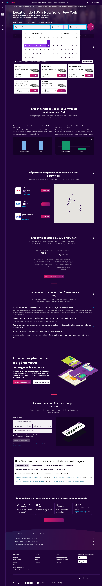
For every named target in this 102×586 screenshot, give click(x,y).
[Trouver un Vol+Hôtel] (3, 17)
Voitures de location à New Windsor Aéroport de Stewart (69, 481)
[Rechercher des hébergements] (3, 10)
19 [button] (44, 49)
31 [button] (72, 57)
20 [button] (48, 49)
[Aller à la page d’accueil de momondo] (11, 2)
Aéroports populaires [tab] (22, 465)
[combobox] (19, 22)
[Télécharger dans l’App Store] (82, 561)
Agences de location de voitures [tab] (54, 465)
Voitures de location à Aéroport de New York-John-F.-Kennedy (29, 478)
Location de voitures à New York (65, 6)
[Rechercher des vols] (3, 7)
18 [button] (40, 49)
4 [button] (40, 42)
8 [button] (29, 45)
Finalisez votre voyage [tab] (47, 469)
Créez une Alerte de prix (81, 511)
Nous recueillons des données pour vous (26, 541)
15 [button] (29, 49)
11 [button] (40, 45)
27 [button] (48, 53)
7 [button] (25, 45)
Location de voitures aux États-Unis (26, 6)
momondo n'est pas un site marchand (26, 538)
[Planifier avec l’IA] (3, 20)
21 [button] (25, 53)
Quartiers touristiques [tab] (36, 465)
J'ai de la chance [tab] (61, 469)
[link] (34, 75)
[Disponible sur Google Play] (82, 557)
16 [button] (33, 49)
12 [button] (44, 45)
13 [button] (48, 45)
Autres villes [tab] (69, 465)
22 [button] (29, 53)
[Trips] (3, 25)
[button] (2, 2)
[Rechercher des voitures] (3, 14)
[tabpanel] (53, 141)
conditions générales (39, 443)
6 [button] (48, 42)
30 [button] (33, 57)
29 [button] (29, 57)
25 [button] (40, 53)
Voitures (15, 6)
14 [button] (25, 49)
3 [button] (72, 42)
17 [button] (36, 49)
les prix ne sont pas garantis (52, 533)
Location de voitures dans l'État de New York (46, 6)
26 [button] (44, 53)
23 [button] (33, 53)
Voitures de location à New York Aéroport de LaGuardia (29, 481)
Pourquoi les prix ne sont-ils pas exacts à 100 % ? (29, 544)
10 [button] (37, 45)
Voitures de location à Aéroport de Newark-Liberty (67, 477)
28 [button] (25, 57)
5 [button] (44, 42)
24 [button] (37, 53)
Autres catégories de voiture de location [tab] (27, 469)
